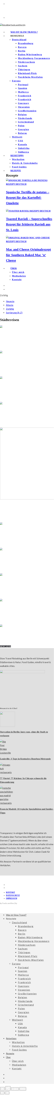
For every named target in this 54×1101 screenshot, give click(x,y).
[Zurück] (2, 1092)
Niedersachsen (26, 62)
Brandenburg (26, 43)
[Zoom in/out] (22, 1089)
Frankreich (24, 95)
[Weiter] (7, 1092)
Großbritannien (27, 111)
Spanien (22, 88)
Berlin (21, 51)
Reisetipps (16, 155)
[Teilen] (8, 1088)
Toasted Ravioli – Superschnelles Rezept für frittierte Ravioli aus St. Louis (29, 224)
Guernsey (23, 103)
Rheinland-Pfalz (27, 73)
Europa (16, 81)
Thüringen (24, 69)
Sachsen (22, 66)
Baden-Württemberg (30, 54)
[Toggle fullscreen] (15, 1089)
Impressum (11, 898)
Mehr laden (5, 646)
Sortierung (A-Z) (14, 312)
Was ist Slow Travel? (24, 32)
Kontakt (17, 279)
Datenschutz (13, 895)
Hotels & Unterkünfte (25, 163)
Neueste (10, 301)
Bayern (22, 47)
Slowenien (24, 107)
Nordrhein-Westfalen (30, 77)
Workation (18, 159)
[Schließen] (2, 1089)
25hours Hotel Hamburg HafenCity (25, 637)
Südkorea (23, 152)
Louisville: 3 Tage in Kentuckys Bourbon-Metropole (25, 759)
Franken (4, 604)
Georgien (23, 129)
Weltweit (17, 137)
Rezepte (15, 170)
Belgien (22, 114)
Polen (21, 125)
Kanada (22, 144)
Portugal (23, 84)
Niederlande (25, 118)
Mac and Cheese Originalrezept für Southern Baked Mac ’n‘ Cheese (28, 254)
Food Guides (19, 167)
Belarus (22, 133)
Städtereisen (6, 330)
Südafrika (24, 148)
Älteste (9, 305)
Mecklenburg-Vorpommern (34, 58)
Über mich (18, 272)
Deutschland (19, 39)
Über (13, 268)
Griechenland (26, 122)
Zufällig (10, 308)
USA (20, 140)
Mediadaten (19, 276)
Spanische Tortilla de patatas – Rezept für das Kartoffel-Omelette (27, 197)
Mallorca (23, 92)
